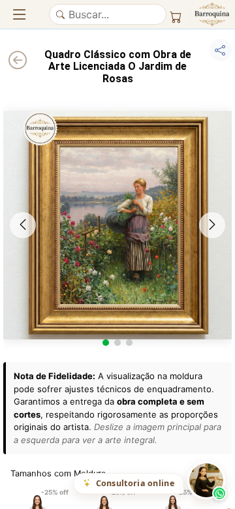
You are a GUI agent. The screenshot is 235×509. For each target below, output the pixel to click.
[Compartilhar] (221, 50)
